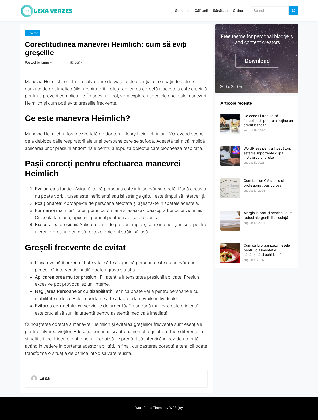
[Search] (293, 10)
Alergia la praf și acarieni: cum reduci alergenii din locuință (268, 215)
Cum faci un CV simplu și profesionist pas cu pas (264, 182)
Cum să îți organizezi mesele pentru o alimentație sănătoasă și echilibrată (267, 249)
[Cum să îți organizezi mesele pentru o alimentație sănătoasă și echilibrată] (230, 253)
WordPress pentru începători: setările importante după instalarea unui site (267, 152)
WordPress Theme (149, 408)
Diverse (32, 33)
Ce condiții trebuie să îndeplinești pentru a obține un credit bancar (268, 120)
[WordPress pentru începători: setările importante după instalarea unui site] (230, 156)
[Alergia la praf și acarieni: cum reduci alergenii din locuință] (230, 221)
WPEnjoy (176, 408)
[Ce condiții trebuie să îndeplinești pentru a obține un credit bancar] (230, 124)
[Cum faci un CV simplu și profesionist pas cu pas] (230, 188)
